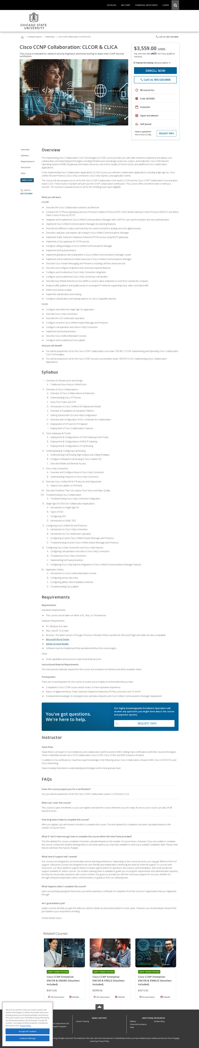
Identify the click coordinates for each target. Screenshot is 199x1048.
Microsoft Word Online (57, 639)
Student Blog (159, 1021)
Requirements (27, 161)
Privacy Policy (103, 1041)
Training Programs (34, 37)
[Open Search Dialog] (175, 5)
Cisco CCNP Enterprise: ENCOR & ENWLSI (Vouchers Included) (155, 980)
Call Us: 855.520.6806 (167, 36)
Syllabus (25, 155)
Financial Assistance (138, 1024)
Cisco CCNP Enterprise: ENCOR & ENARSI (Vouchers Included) (63, 980)
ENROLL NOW (155, 71)
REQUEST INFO (166, 133)
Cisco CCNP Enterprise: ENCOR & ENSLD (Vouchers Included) (108, 980)
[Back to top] (99, 1017)
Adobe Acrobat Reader (57, 643)
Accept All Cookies (27, 1031)
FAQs (23, 173)
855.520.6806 (26, 193)
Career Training (82, 1021)
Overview (25, 149)
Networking (49, 37)
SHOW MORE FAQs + (52, 918)
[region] (27, 1024)
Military (133, 1021)
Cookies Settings (28, 1038)
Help (132, 1027)
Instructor (26, 167)
